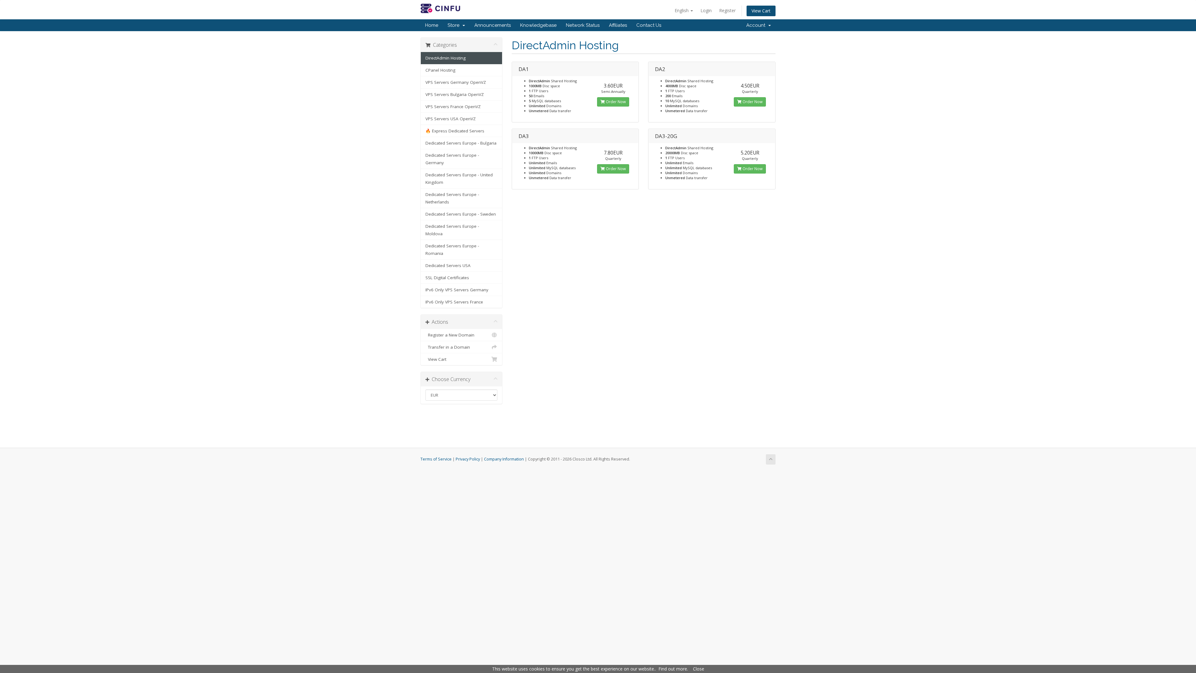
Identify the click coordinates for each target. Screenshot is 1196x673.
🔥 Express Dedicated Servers (454, 131)
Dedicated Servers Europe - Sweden (460, 214)
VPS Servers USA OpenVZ (450, 119)
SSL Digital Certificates (447, 277)
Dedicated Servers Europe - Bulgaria (460, 143)
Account (757, 25)
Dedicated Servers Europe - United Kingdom (459, 178)
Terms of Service (436, 459)
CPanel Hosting (440, 70)
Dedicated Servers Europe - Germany (452, 158)
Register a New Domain (449, 335)
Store (455, 25)
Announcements (492, 25)
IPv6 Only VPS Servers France (454, 302)
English (682, 10)
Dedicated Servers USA (448, 265)
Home (431, 25)
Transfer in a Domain (447, 347)
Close (698, 669)
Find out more (672, 669)
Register (727, 10)
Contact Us (648, 25)
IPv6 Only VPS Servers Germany (456, 290)
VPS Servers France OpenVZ (453, 106)
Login (706, 10)
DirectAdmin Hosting (445, 58)
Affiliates (618, 25)
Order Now (615, 101)
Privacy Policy (468, 459)
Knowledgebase (538, 25)
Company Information (504, 459)
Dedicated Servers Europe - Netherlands (452, 198)
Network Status (583, 25)
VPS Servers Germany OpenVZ (455, 82)
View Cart (761, 11)
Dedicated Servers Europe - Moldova (452, 229)
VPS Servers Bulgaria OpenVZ (454, 94)
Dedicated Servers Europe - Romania (452, 249)
